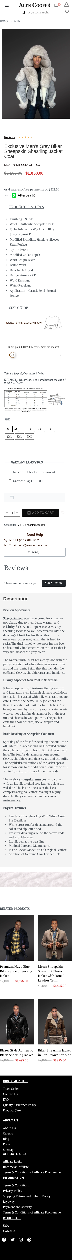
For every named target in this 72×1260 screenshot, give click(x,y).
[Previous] (10, 73)
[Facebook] (4, 1240)
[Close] (55, 12)
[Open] (67, 11)
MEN (17, 21)
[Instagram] (21, 1240)
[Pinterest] (29, 1240)
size (7, 419)
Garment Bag (28, 481)
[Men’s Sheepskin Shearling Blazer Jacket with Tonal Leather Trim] (55, 938)
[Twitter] (12, 1240)
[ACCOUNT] (66, 4)
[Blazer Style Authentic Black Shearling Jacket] (17, 1021)
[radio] (8, 429)
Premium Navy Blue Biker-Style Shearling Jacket (16, 971)
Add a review (53, 582)
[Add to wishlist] (63, 513)
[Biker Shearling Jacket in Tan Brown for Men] (55, 1021)
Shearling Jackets (35, 524)
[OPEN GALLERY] (36, 74)
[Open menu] (6, 5)
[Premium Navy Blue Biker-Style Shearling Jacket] (17, 938)
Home (4, 21)
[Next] (62, 73)
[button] (35, 552)
